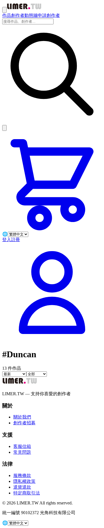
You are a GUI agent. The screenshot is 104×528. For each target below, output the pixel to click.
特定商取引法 (26, 493)
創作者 (17, 15)
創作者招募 (24, 422)
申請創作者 (49, 15)
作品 (6, 15)
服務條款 (22, 475)
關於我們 (22, 417)
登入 (6, 239)
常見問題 (22, 452)
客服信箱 (22, 446)
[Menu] (4, 10)
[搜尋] (4, 128)
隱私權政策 (24, 481)
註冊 (15, 239)
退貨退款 (22, 487)
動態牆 (31, 15)
